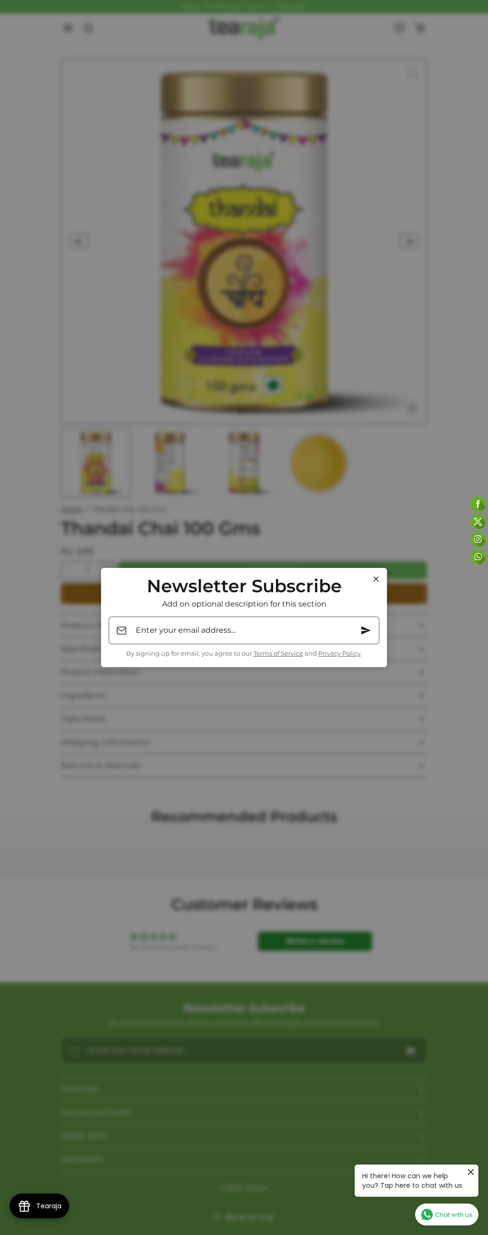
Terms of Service (278, 653)
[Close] (376, 579)
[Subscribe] (366, 630)
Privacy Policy (339, 653)
